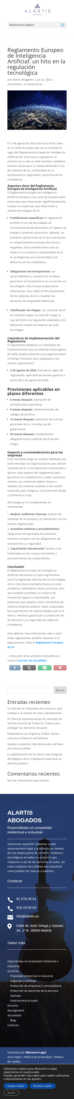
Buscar (60, 690)
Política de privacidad (37, 1057)
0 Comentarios (33, 84)
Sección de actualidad (32, 660)
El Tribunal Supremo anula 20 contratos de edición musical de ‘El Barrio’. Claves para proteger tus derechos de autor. (34, 723)
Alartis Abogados (23, 79)
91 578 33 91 (26, 899)
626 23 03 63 (26, 907)
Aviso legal (14, 1057)
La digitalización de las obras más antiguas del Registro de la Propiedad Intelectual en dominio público (34, 758)
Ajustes (11, 1092)
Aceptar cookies (15, 1085)
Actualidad (14, 84)
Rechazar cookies (42, 1085)
